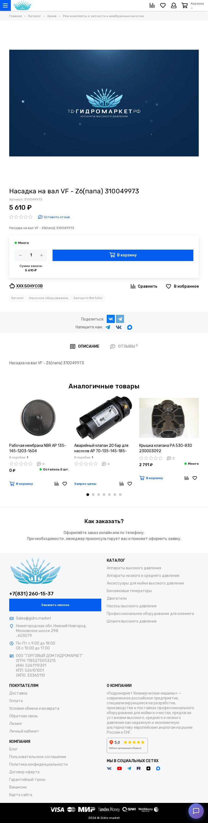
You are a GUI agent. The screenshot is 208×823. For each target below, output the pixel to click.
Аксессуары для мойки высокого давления (145, 583)
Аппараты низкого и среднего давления (143, 575)
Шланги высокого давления (132, 621)
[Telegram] (120, 319)
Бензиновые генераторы (129, 591)
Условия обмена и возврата (34, 708)
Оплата (16, 701)
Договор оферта (24, 772)
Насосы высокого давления (132, 606)
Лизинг (15, 723)
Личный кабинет (24, 731)
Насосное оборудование (48, 298)
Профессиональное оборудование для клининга (150, 613)
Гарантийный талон (27, 779)
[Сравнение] (57, 484)
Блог (13, 749)
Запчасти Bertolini (87, 298)
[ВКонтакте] (111, 319)
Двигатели (117, 598)
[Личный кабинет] (173, 5)
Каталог (17, 298)
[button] (87, 494)
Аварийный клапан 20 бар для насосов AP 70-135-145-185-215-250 (101, 448)
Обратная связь (23, 716)
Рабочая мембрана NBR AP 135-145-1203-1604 (37, 448)
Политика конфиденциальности (38, 764)
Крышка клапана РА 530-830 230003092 (165, 448)
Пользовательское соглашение (37, 757)
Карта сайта (20, 795)
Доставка (18, 693)
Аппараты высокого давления (134, 568)
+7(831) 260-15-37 (31, 594)
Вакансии (18, 787)
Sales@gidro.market (33, 618)
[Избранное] (65, 484)
